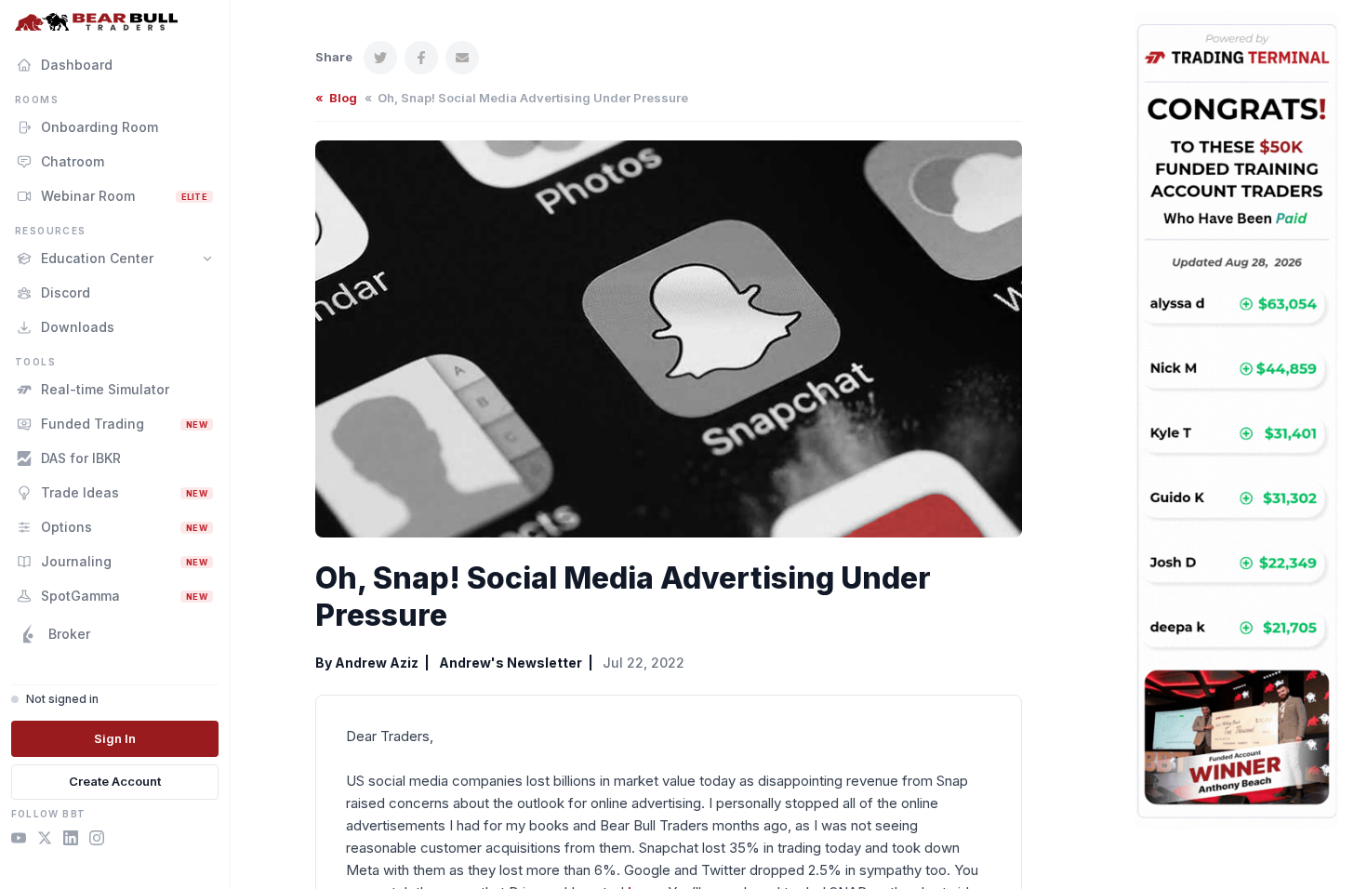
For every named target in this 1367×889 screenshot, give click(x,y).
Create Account (115, 781)
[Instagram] (96, 841)
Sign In (115, 738)
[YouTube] (18, 841)
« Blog (336, 97)
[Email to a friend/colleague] (462, 57)
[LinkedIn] (70, 841)
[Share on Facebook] (421, 57)
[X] (44, 841)
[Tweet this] (380, 57)
